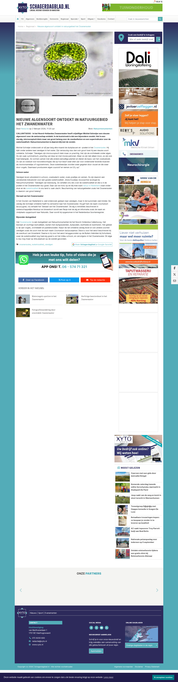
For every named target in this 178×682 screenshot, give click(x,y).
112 (22, 19)
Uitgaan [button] (91, 19)
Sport (83, 19)
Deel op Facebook (35, 280)
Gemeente (54, 19)
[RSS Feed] (106, 628)
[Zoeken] (160, 19)
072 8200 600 (38, 638)
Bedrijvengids (42, 19)
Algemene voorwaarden (123, 667)
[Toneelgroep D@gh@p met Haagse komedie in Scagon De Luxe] (122, 510)
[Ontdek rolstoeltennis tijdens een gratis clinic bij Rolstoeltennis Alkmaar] (122, 554)
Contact (111, 19)
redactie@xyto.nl (39, 641)
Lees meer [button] (108, 677)
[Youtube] (101, 628)
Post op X (65, 280)
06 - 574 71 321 (74, 267)
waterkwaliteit (38, 244)
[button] (17, 106)
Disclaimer (139, 667)
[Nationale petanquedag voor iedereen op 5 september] (122, 543)
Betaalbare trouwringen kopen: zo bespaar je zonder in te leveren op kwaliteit (145, 520)
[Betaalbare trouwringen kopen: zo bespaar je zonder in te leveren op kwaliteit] (122, 521)
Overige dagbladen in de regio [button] (139, 645)
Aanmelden (96, 651)
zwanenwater (25, 244)
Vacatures (101, 19)
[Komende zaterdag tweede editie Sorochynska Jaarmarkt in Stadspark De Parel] (122, 488)
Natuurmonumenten (103, 129)
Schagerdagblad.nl (50, 6)
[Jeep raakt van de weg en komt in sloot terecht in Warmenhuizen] (122, 499)
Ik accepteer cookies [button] (163, 677)
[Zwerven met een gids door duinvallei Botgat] (122, 477)
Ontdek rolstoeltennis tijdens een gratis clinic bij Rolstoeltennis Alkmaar (144, 553)
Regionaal (65, 19)
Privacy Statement (152, 667)
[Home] (17, 19)
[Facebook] (91, 628)
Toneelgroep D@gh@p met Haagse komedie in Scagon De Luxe (144, 509)
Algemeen (30, 19)
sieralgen (49, 244)
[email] (174, 281)
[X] (96, 628)
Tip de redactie (97, 280)
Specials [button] (74, 19)
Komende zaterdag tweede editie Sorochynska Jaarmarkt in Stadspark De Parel (145, 487)
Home (20, 26)
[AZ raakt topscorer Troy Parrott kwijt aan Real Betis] (122, 532)
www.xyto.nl (37, 644)
